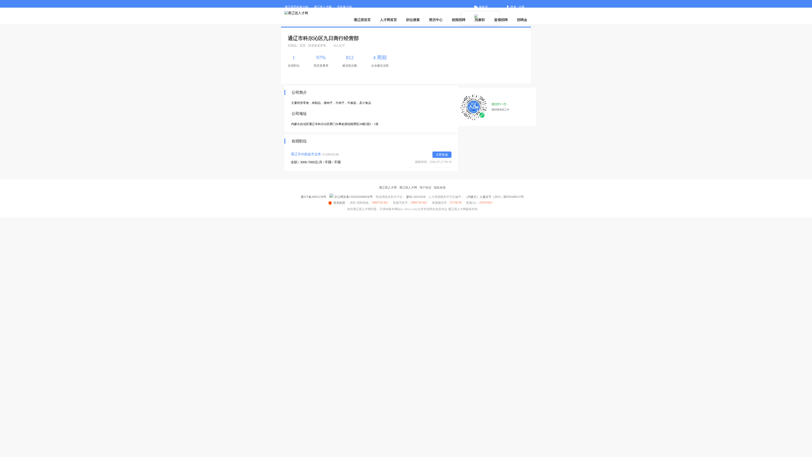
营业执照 (339, 202)
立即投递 (442, 154)
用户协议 (425, 187)
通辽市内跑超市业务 (315, 154)
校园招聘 (458, 20)
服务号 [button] (483, 7)
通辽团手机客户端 (296, 7)
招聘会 (522, 20)
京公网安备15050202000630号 (353, 196)
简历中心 (436, 20)
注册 (521, 7)
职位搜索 (413, 20)
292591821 (485, 202)
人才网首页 (388, 20)
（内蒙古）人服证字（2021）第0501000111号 (494, 196)
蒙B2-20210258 (415, 196)
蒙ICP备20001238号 (313, 196)
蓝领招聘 (501, 20)
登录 (513, 7)
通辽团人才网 (323, 7)
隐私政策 (440, 187)
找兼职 (480, 20)
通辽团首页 (362, 20)
